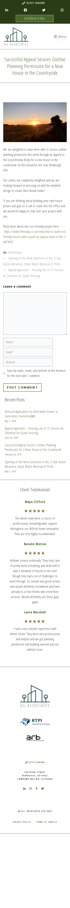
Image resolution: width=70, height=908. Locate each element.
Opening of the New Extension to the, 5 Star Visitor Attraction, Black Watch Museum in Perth (35, 464)
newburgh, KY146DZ (35, 775)
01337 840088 (36, 762)
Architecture (15, 252)
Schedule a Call (34, 18)
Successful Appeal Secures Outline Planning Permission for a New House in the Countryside (33, 447)
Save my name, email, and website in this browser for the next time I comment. (36, 373)
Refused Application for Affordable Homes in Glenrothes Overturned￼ (31, 413)
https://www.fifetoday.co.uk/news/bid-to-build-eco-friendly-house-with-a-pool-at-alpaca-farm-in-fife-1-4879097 (35, 236)
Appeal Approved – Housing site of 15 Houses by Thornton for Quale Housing (34, 430)
